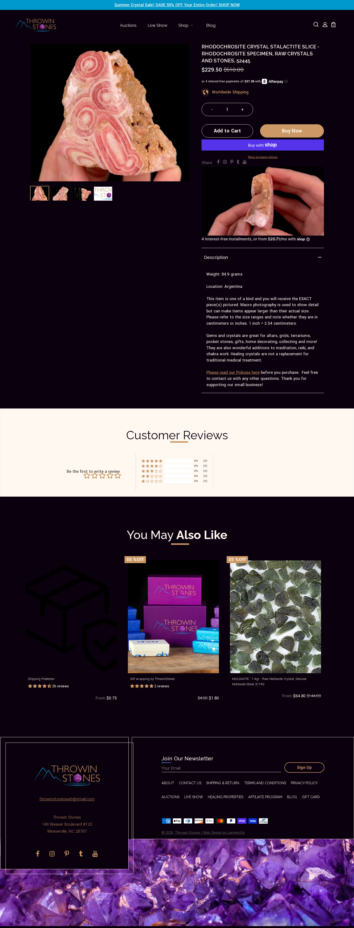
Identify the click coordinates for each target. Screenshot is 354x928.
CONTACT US (190, 783)
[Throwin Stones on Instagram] (225, 162)
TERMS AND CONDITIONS (265, 783)
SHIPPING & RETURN (222, 783)
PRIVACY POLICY (304, 783)
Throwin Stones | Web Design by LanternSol (210, 832)
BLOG (292, 797)
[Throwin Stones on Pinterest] (231, 162)
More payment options (263, 157)
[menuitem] (128, 25)
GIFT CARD (311, 797)
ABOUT (168, 783)
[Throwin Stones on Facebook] (218, 162)
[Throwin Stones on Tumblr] (238, 162)
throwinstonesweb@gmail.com (67, 799)
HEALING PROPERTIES (225, 797)
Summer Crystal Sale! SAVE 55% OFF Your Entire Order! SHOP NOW (177, 5)
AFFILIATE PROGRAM (265, 797)
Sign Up (304, 767)
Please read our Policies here (233, 372)
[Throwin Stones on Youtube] (245, 162)
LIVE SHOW (193, 797)
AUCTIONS (170, 797)
